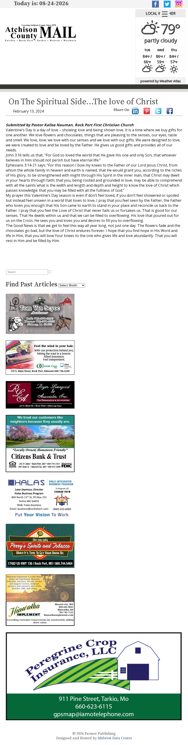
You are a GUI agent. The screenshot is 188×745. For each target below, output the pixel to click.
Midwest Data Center (115, 738)
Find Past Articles (31, 284)
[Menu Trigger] (164, 14)
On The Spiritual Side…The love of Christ (83, 102)
